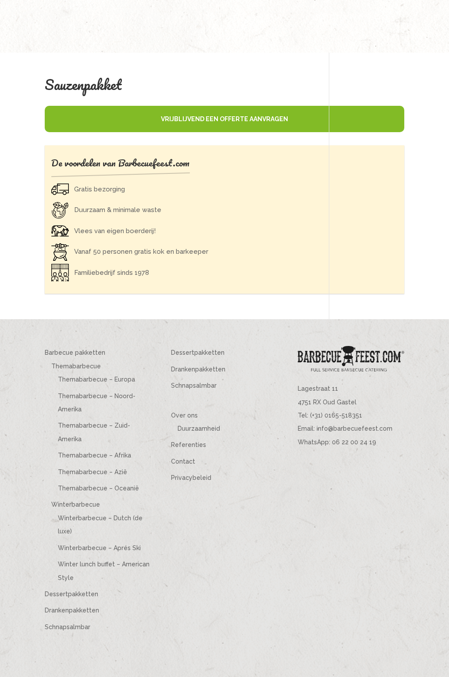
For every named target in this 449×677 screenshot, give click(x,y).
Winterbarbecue (75, 504)
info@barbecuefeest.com (354, 428)
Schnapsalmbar (67, 626)
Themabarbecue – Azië (92, 471)
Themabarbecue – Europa (96, 379)
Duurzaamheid (199, 428)
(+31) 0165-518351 (336, 415)
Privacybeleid (191, 477)
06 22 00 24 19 (354, 442)
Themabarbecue (76, 366)
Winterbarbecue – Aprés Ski (99, 547)
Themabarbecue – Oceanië (98, 488)
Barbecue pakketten (75, 352)
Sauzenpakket (83, 84)
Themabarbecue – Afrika (94, 455)
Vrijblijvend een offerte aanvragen (224, 118)
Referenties (188, 444)
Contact (183, 461)
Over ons (184, 415)
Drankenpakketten (72, 610)
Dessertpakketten (71, 594)
